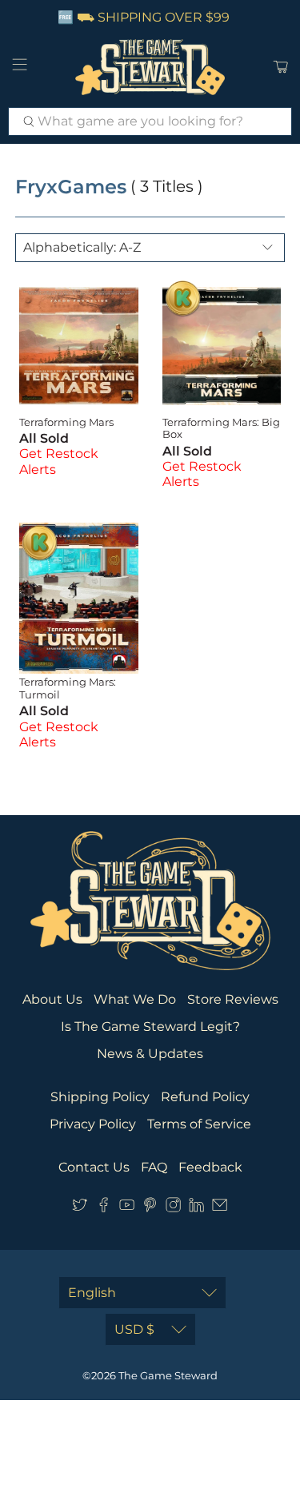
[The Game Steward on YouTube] (126, 1208)
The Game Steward (168, 1375)
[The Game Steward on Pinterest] (150, 1208)
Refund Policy (205, 1096)
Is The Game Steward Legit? (150, 1026)
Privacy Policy (93, 1124)
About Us (52, 999)
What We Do (135, 999)
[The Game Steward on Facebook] (103, 1208)
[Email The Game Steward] (219, 1208)
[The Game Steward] (150, 67)
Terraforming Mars (66, 422)
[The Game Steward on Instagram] (173, 1208)
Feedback (210, 1167)
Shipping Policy (100, 1096)
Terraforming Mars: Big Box (221, 428)
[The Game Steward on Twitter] (79, 1208)
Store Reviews (232, 999)
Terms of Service (199, 1124)
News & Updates (150, 1053)
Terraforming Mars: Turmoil (67, 688)
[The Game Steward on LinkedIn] (196, 1208)
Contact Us (94, 1167)
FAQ (154, 1167)
